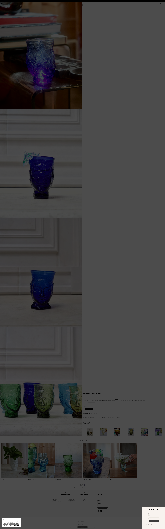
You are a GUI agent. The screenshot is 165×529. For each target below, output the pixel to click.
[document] (82, 264)
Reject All (11, 525)
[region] (11, 522)
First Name (150, 513)
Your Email (150, 516)
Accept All (16, 525)
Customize (5, 525)
